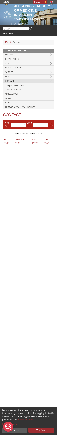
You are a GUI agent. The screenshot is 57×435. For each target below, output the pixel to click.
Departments (12, 59)
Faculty (9, 54)
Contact (9, 81)
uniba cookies (25, 419)
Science (9, 72)
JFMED (8, 42)
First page (6, 141)
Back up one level (17, 50)
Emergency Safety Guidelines (20, 107)
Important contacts (15, 85)
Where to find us (14, 89)
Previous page (19, 141)
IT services (39, 1)
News (8, 102)
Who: (29, 124)
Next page (35, 141)
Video (8, 98)
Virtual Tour (11, 94)
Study (8, 63)
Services (9, 76)
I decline (14, 430)
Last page (46, 141)
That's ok (41, 430)
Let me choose (9, 423)
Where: (7, 124)
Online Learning (13, 67)
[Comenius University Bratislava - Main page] (7, 14)
